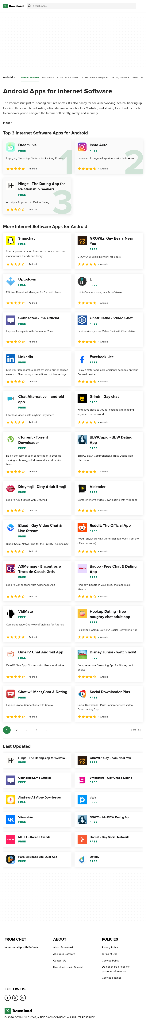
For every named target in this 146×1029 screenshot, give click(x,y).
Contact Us (59, 960)
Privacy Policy (110, 947)
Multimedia (48, 77)
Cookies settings (111, 977)
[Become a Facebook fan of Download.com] (8, 998)
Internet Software (30, 77)
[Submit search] (30, 6)
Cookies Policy (110, 960)
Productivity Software (67, 77)
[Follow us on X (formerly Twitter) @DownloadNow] (15, 998)
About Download (63, 947)
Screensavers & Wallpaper (94, 77)
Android (8, 77)
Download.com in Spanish (68, 967)
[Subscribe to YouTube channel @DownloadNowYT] (23, 998)
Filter (6, 123)
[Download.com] (13, 6)
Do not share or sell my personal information (115, 969)
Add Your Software (64, 954)
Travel (135, 77)
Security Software (120, 77)
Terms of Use (109, 954)
